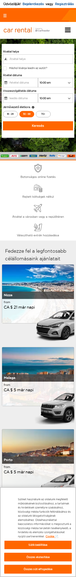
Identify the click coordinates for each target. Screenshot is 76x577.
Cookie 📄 (52, 536)
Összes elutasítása (38, 557)
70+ (43, 114)
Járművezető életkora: (17, 107)
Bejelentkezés (33, 4)
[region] (38, 532)
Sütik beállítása (37, 544)
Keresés (38, 126)
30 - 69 (26, 114)
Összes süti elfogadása (38, 569)
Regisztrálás (64, 4)
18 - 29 (10, 114)
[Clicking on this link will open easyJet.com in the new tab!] (30, 30)
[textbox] (38, 59)
